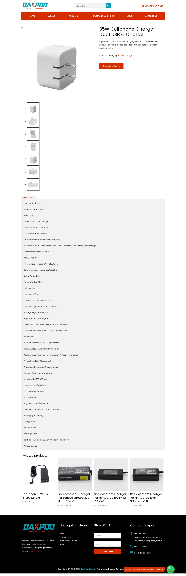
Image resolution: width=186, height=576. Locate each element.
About (51, 15)
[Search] (108, 5)
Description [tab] (28, 197)
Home (32, 15)
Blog (129, 15)
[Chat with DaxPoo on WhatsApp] (171, 569)
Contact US (65, 537)
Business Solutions (103, 15)
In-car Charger (125, 55)
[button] (22, 28)
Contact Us (150, 15)
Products (73, 15)
